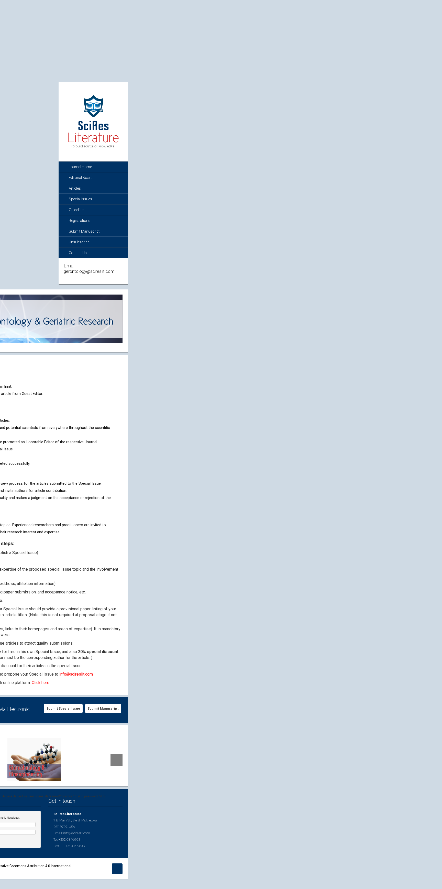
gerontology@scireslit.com (89, 271)
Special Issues (80, 199)
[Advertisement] (221, 36)
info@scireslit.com (76, 674)
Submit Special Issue (63, 708)
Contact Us (78, 253)
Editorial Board (81, 178)
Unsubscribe (79, 242)
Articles (75, 188)
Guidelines (77, 210)
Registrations (79, 221)
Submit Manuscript (84, 231)
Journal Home (80, 167)
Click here (40, 682)
